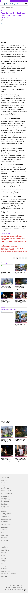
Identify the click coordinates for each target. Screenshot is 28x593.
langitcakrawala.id (5, 506)
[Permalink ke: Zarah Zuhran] (2, 20)
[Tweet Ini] (17, 258)
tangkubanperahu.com (6, 542)
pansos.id (3, 532)
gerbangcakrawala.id (6, 503)
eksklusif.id (3, 560)
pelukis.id (3, 554)
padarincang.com (5, 550)
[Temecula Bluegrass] (10, 4)
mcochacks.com (5, 488)
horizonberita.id (4, 521)
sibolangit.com (4, 546)
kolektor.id (3, 552)
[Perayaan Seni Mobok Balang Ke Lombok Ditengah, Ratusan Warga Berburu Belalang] (21, 281)
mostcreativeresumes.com (7, 490)
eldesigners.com (5, 477)
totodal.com (4, 480)
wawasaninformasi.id (6, 519)
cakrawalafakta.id (5, 516)
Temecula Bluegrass (18, 589)
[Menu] (2, 4)
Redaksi (23, 585)
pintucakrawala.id (5, 511)
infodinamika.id (4, 529)
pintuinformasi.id (5, 518)
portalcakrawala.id (5, 523)
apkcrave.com (4, 482)
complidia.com (4, 485)
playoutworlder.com (5, 578)
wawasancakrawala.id (6, 513)
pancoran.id (3, 555)
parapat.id (3, 566)
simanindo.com (4, 549)
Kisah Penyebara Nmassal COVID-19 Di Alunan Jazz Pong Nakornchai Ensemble (13, 249)
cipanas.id (3, 558)
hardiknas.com (4, 535)
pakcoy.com (4, 537)
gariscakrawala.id (5, 501)
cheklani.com (4, 479)
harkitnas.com (4, 540)
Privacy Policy (16, 585)
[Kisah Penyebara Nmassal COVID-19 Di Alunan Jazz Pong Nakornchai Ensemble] (7, 295)
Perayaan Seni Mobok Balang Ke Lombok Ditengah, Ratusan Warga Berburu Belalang (13, 245)
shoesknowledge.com (6, 495)
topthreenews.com (5, 571)
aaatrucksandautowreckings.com (8, 573)
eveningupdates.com (6, 487)
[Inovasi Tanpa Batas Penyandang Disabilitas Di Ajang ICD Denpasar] (21, 295)
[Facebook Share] (14, 258)
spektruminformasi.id (6, 524)
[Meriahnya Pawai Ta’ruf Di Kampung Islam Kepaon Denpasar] (21, 267)
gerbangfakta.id (4, 527)
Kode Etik (9, 585)
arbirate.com (4, 576)
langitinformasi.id (5, 508)
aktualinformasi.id (5, 496)
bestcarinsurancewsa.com (7, 483)
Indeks (4, 585)
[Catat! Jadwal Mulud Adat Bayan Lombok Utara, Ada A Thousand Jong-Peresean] (7, 281)
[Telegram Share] (23, 258)
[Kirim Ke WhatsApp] (26, 258)
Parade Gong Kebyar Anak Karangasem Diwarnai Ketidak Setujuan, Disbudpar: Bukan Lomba (13, 235)
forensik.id (3, 534)
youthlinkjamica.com (6, 574)
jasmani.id (3, 557)
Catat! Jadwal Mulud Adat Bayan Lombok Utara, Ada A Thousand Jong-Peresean (13, 242)
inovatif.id (3, 562)
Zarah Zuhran (6, 20)
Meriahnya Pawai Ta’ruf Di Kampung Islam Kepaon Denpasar (13, 239)
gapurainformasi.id (5, 499)
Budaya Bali (3, 10)
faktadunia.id (4, 498)
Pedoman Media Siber (17, 587)
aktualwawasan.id (5, 526)
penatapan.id (4, 568)
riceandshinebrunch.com (6, 493)
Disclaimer (8, 587)
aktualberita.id (4, 514)
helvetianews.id (4, 504)
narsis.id (3, 531)
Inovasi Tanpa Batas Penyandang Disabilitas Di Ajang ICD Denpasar (14, 252)
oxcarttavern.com (5, 491)
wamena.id (3, 565)
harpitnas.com (4, 539)
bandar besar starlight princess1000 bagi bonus (12, 469)
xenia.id (3, 563)
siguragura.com (4, 547)
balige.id (3, 570)
